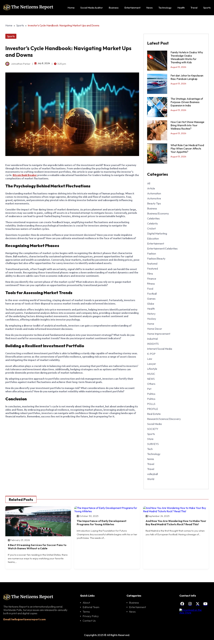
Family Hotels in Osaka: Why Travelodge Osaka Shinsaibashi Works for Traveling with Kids (187, 57)
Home (71, 7)
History (151, 313)
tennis (150, 459)
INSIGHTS (153, 343)
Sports (207, 7)
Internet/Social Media (159, 348)
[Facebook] (182, 604)
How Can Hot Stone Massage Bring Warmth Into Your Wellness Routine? (187, 125)
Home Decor (154, 328)
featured (152, 263)
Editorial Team (91, 607)
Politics (151, 393)
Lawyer (151, 363)
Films (150, 273)
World (150, 479)
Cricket (151, 228)
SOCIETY (152, 429)
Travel (194, 7)
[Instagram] (190, 604)
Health (181, 7)
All (148, 183)
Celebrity (152, 223)
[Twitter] (197, 604)
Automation (154, 193)
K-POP (151, 353)
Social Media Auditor (91, 7)
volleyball (152, 474)
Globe (150, 303)
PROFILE (152, 409)
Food (150, 288)
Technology (165, 7)
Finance (151, 278)
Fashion (151, 253)
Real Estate (154, 414)
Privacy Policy (91, 616)
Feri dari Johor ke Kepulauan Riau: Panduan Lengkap (187, 77)
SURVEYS (153, 444)
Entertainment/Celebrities (162, 248)
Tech (150, 449)
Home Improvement (158, 333)
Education (153, 238)
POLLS (151, 404)
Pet (149, 388)
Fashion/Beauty (156, 258)
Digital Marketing (157, 233)
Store (150, 439)
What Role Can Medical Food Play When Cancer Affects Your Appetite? (187, 148)
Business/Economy (158, 213)
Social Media (154, 424)
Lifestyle (152, 368)
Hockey (151, 318)
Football (152, 293)
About (86, 602)
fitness (151, 283)
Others (151, 383)
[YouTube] (205, 604)
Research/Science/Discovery (164, 419)
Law (149, 358)
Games (151, 298)
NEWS (151, 378)
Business (114, 7)
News (149, 7)
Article (151, 188)
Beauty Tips (154, 203)
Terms (86, 611)
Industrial (152, 338)
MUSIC (151, 373)
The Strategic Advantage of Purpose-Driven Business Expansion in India (187, 102)
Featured (152, 268)
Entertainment (132, 7)
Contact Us (89, 620)
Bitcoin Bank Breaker (25, 175)
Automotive (154, 198)
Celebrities (153, 218)
